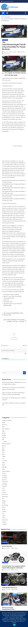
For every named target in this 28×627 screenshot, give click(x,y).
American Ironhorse (7, 420)
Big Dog (4, 437)
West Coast (5, 520)
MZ (3, 498)
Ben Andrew (22, 52)
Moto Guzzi (5, 494)
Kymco (3, 490)
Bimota (4, 446)
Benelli (3, 433)
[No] (26, 619)
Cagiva (3, 456)
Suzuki (3, 509)
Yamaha (4, 522)
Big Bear (4, 435)
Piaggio (4, 501)
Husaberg (4, 475)
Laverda (4, 492)
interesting (4, 484)
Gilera (3, 469)
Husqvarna (4, 477)
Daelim (3, 462)
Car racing (4, 460)
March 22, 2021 (6, 548)
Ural (3, 513)
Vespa (3, 515)
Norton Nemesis (7, 546)
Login (25, 345)
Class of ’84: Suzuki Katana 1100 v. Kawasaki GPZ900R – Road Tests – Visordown (13, 320)
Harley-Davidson (6, 471)
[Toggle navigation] (7, 13)
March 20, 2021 (6, 589)
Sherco (4, 507)
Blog (3, 448)
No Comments (7, 53)
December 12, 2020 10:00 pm (10, 52)
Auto (3, 426)
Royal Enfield (5, 505)
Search (24, 372)
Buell (3, 454)
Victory (4, 518)
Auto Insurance (5, 429)
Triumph (4, 511)
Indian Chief (5, 481)
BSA (3, 452)
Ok (14, 624)
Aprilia (3, 422)
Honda (3, 473)
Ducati (3, 465)
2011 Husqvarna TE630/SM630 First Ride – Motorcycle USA (14, 314)
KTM (3, 488)
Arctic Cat (4, 424)
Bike (3, 439)
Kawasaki (4, 486)
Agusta (5, 441)
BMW (3, 450)
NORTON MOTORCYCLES (9, 587)
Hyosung (4, 479)
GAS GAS (4, 467)
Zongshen (4, 524)
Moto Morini (5, 496)
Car (3, 458)
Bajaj (3, 431)
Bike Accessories (6, 443)
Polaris (3, 503)
